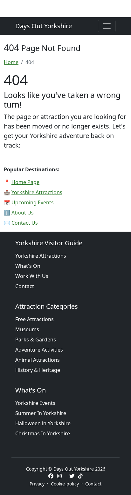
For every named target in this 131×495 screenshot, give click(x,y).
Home (11, 62)
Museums (27, 329)
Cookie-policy (65, 484)
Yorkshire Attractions (36, 192)
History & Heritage (37, 369)
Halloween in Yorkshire (43, 423)
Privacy (37, 484)
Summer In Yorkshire (40, 413)
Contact (24, 286)
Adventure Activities (39, 349)
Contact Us (24, 222)
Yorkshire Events (35, 402)
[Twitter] (71, 475)
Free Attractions (34, 319)
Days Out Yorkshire (43, 26)
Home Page (25, 182)
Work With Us (31, 276)
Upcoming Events (32, 202)
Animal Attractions (37, 359)
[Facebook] (50, 475)
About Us (22, 212)
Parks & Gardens (35, 339)
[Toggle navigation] (107, 26)
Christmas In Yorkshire (42, 433)
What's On (27, 265)
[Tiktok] (80, 475)
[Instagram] (59, 475)
